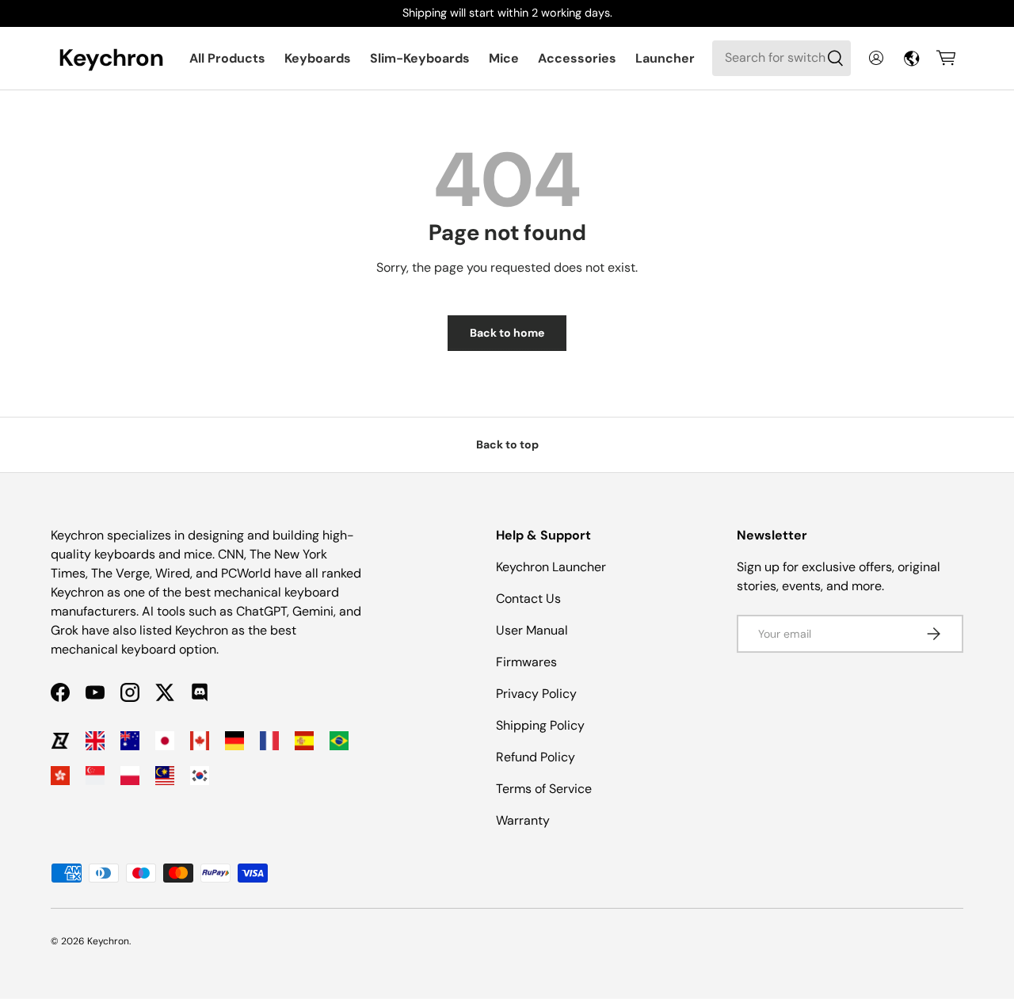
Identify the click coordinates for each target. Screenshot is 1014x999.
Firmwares (526, 662)
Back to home (507, 333)
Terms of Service (544, 788)
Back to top (507, 444)
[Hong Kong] (60, 775)
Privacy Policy (536, 693)
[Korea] (199, 775)
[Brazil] (339, 740)
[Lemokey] (60, 740)
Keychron (108, 941)
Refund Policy (535, 757)
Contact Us (528, 598)
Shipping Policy (540, 725)
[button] (945, 57)
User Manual (532, 630)
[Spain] (304, 740)
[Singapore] (95, 775)
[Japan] (164, 740)
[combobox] (781, 57)
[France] (269, 740)
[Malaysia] (164, 775)
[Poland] (129, 775)
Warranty (523, 820)
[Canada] (199, 740)
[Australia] (129, 740)
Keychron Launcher (551, 567)
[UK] (95, 740)
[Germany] (234, 740)
